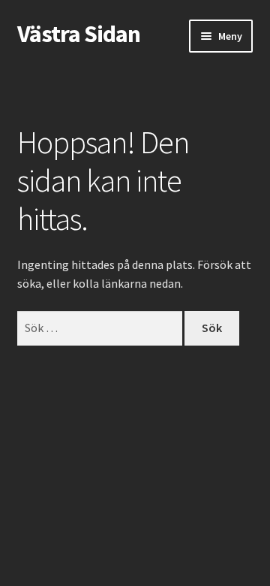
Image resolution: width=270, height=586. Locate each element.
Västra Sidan (78, 34)
